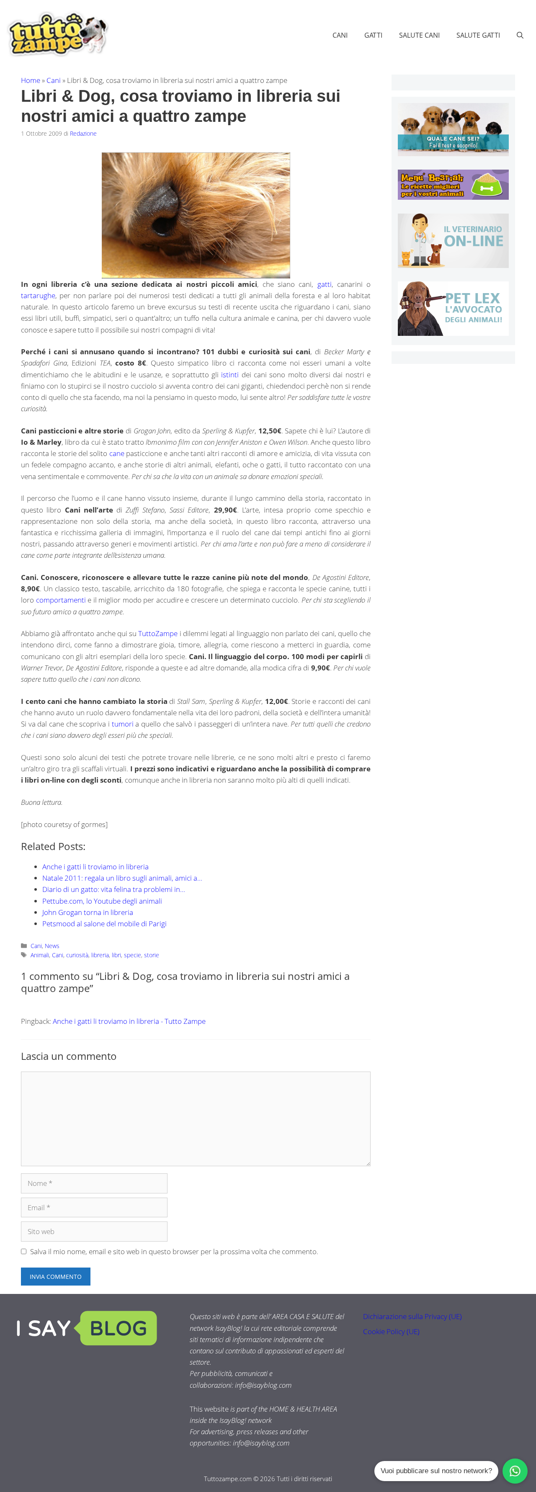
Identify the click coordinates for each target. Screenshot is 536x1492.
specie (132, 955)
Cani (340, 35)
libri (116, 955)
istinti (230, 374)
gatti (324, 284)
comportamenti (61, 600)
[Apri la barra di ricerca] (520, 35)
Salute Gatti (478, 35)
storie (151, 955)
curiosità (77, 955)
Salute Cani (419, 35)
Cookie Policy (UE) (391, 1331)
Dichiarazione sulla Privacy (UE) (412, 1316)
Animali (40, 955)
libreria (100, 955)
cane (116, 453)
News (52, 946)
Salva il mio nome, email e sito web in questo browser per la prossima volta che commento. (174, 1251)
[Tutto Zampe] (56, 34)
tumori (123, 724)
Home (30, 80)
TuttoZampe (158, 633)
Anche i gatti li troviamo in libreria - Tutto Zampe (129, 1021)
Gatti (373, 35)
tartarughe (38, 295)
